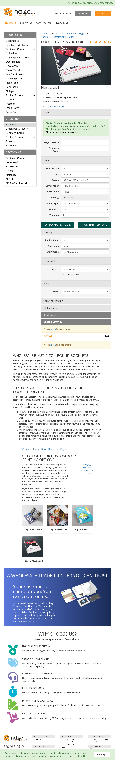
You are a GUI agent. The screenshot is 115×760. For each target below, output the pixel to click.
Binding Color (51, 240)
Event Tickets (13, 70)
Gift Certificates (15, 74)
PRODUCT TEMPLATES (52, 106)
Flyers (9, 170)
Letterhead (12, 87)
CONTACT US (43, 22)
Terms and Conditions (99, 739)
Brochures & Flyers (17, 45)
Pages (55, 179)
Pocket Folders (14, 95)
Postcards (11, 99)
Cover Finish (52, 191)
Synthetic (11, 145)
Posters (10, 103)
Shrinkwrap (53, 251)
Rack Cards (12, 108)
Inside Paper (52, 203)
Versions (54, 215)
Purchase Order (54, 150)
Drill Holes (53, 246)
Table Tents (12, 112)
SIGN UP (83, 13)
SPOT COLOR (14, 152)
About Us (37, 739)
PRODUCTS (10, 22)
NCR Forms (12, 179)
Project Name (51, 142)
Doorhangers (13, 61)
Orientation (52, 168)
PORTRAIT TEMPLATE (95, 224)
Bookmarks (12, 40)
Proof (56, 291)
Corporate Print (67, 744)
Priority (55, 269)
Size (56, 174)
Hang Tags (12, 82)
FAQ (63, 747)
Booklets (11, 124)
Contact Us (37, 742)
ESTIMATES (26, 22)
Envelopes (12, 66)
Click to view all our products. (62, 132)
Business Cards (15, 49)
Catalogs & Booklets (17, 57)
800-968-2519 (63, 13)
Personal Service (68, 739)
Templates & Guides (69, 742)
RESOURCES (61, 22)
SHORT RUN (13, 119)
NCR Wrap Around (16, 183)
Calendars (11, 53)
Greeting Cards (14, 78)
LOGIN (103, 13)
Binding (55, 197)
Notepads (11, 91)
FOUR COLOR (14, 35)
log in (53, 329)
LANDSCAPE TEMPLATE (58, 224)
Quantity (54, 209)
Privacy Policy (95, 742)
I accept (101, 754)
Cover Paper (52, 185)
